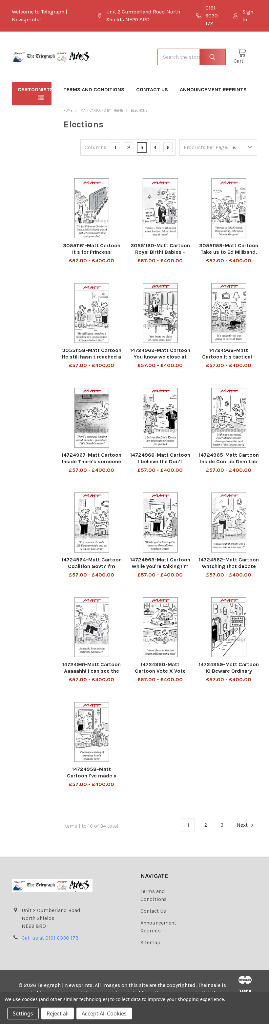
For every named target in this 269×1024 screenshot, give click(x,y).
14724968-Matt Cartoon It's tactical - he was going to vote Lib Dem (229, 360)
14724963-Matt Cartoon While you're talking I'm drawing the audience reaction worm (160, 569)
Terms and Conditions (93, 89)
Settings (23, 1013)
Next (243, 825)
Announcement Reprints (213, 89)
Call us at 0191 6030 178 (50, 938)
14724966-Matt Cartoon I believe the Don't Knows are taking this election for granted (160, 465)
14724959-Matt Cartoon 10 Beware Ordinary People (229, 671)
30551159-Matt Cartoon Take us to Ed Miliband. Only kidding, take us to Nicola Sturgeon (228, 255)
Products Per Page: (206, 147)
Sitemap (150, 942)
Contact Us (152, 89)
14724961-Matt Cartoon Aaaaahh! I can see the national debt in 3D (91, 671)
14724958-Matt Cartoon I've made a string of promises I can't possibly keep (91, 779)
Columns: (96, 147)
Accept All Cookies (104, 1013)
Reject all (58, 1013)
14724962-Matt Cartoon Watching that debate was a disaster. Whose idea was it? (229, 569)
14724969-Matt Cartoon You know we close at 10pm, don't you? (160, 356)
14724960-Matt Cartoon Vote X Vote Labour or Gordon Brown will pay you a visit (160, 674)
